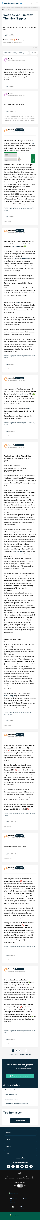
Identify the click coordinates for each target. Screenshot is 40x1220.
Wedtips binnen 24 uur (11, 1090)
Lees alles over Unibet (11, 1099)
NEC (29, 409)
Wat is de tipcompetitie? (11, 1094)
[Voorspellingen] (31, 1166)
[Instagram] (18, 1166)
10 (26, 1050)
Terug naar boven (20, 1158)
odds (32, 143)
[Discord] (27, 1166)
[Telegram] (22, 1166)
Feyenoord (16, 246)
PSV (18, 303)
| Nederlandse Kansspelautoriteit (26, 1179)
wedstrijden (24, 394)
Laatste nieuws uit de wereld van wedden (16, 1103)
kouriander (12, 59)
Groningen (25, 259)
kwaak (10, 94)
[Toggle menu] (37, 3)
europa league (9, 696)
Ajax (15, 259)
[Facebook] (13, 1166)
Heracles (18, 551)
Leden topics (7, 9)
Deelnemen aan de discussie (21, 1076)
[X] (9, 1166)
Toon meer (19, 1121)
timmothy (21, 40)
